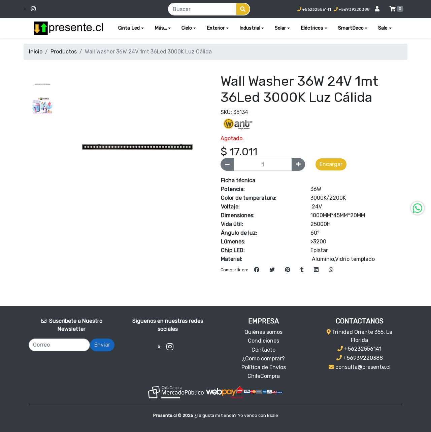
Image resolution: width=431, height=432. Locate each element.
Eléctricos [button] (312, 28)
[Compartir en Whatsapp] (331, 270)
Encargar (331, 164)
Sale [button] (383, 28)
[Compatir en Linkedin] (316, 270)
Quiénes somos (263, 332)
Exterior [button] (216, 28)
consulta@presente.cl (362, 367)
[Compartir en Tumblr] (302, 270)
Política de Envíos (263, 367)
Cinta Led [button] (129, 28)
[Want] (237, 123)
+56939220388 (354, 9)
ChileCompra (263, 376)
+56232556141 (316, 9)
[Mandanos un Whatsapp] (417, 208)
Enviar (102, 345)
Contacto (263, 350)
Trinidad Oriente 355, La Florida (361, 336)
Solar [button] (280, 28)
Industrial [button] (249, 28)
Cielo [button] (186, 28)
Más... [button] (161, 28)
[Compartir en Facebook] (257, 270)
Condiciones (263, 341)
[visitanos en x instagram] (75, 9)
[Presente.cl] (68, 28)
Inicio (35, 51)
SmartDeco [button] (351, 28)
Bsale (272, 415)
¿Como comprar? (263, 358)
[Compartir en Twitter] (272, 270)
